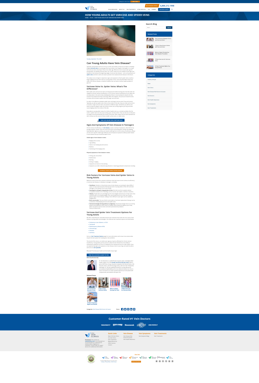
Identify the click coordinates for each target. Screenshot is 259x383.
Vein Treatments (131, 9)
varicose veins (94, 68)
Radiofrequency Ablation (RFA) (97, 226)
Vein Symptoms (152, 104)
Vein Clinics (150, 87)
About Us (121, 9)
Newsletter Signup (136, 361)
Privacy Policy (107, 361)
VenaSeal (91, 230)
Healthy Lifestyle (152, 79)
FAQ (149, 9)
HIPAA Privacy (113, 361)
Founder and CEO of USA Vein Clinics (120, 262)
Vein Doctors (151, 95)
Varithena (91, 232)
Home (86, 17)
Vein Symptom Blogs (144, 336)
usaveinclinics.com (90, 341)
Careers (154, 9)
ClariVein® (92, 224)
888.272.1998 (168, 5)
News (149, 83)
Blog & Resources (112, 341)
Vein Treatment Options (97, 236)
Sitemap (102, 361)
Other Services (141, 9)
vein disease (106, 128)
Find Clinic (135, 1)
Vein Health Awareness (153, 100)
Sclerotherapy (93, 228)
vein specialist (97, 247)
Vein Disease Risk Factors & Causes (102, 309)
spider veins (90, 74)
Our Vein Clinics (164, 9)
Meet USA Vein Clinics (113, 336)
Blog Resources (112, 9)
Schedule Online (152, 5)
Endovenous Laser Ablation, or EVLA (98, 222)
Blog (91, 17)
